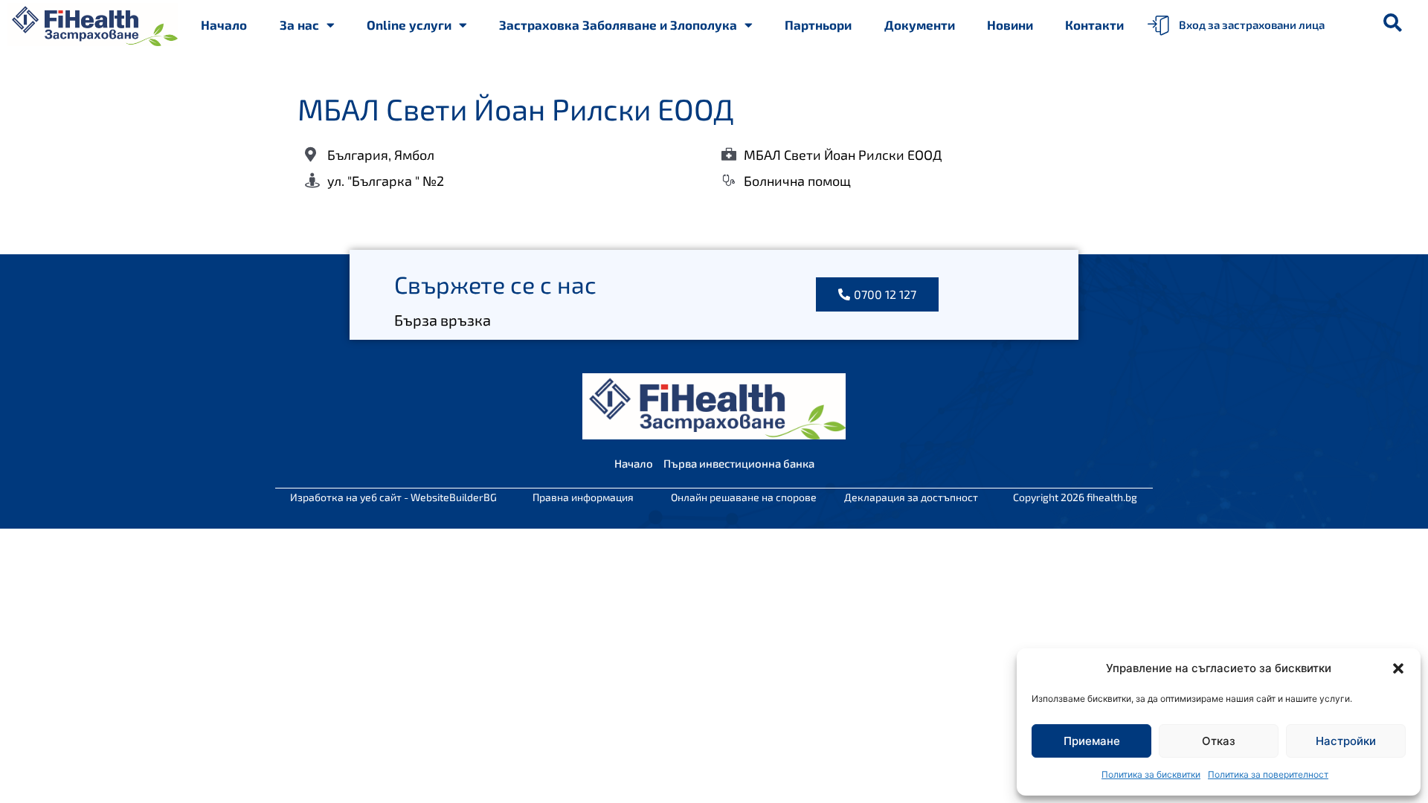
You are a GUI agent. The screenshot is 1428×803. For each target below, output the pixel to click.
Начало (224, 24)
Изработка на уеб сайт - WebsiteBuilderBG (393, 497)
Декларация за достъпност (911, 497)
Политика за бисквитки (1150, 774)
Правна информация (583, 497)
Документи (919, 24)
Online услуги (409, 24)
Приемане (1092, 741)
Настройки (1346, 741)
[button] (1398, 668)
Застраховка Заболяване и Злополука (618, 24)
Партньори (818, 24)
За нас (299, 24)
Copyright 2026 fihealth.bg (1075, 497)
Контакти (1094, 24)
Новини (1010, 24)
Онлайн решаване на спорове (744, 497)
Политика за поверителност (1268, 774)
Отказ (1218, 741)
